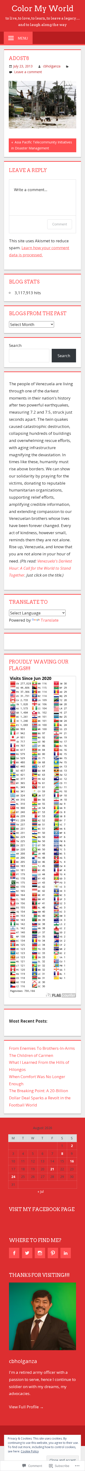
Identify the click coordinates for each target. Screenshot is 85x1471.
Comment (59, 224)
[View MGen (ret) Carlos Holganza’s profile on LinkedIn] (65, 1253)
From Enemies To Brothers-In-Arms (42, 1048)
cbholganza (51, 66)
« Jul (41, 1191)
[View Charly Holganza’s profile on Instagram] (40, 1253)
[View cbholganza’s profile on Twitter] (27, 1253)
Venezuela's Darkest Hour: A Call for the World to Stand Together (40, 568)
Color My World (42, 8)
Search (15, 345)
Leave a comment (28, 72)
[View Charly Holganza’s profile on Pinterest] (53, 1253)
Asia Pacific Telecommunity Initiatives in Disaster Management (40, 145)
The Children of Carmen (31, 1055)
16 (72, 1161)
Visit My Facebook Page (42, 1209)
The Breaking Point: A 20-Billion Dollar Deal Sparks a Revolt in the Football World (40, 1098)
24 (13, 1176)
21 (52, 1169)
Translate (50, 620)
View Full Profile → (26, 1407)
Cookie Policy (30, 1451)
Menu (23, 38)
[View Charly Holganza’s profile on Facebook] (14, 1253)
